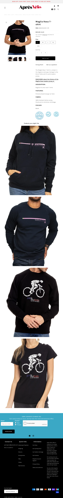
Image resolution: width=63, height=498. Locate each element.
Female (19, 424)
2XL (39, 46)
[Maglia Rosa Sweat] (31, 231)
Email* (3, 420)
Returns (20, 452)
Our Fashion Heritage (38, 452)
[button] (5, 8)
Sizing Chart (39, 64)
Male (18, 423)
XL (53, 42)
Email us (49, 474)
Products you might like (31, 123)
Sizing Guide (21, 455)
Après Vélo (10, 497)
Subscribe (8, 431)
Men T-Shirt (11, 14)
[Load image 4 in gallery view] (25, 59)
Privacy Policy (36, 464)
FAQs (19, 458)
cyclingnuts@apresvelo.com (11, 445)
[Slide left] (6, 59)
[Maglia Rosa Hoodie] (31, 160)
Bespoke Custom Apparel (37, 459)
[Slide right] (30, 59)
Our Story (35, 445)
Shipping (44, 34)
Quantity (38, 49)
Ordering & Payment (23, 445)
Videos (20, 462)
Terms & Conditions (38, 467)
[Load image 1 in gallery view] (10, 59)
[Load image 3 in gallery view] (20, 59)
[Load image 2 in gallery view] (15, 59)
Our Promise (36, 455)
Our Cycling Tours (37, 448)
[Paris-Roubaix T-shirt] (31, 373)
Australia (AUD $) (10, 491)
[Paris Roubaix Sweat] (31, 302)
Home (5, 14)
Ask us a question (51, 64)
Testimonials (21, 465)
